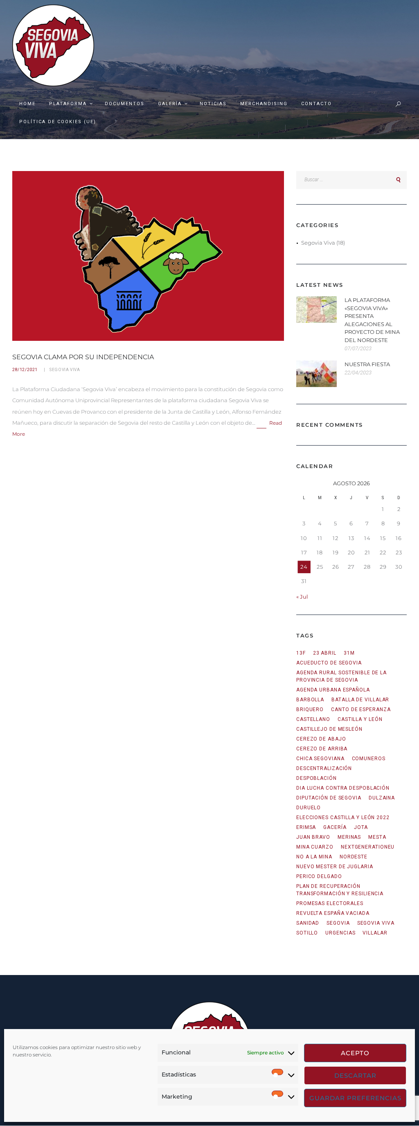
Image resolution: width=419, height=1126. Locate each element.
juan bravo (313, 837)
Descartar (355, 1075)
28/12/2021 (25, 369)
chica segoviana (320, 758)
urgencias (340, 933)
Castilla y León (360, 719)
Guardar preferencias (355, 1098)
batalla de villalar (360, 700)
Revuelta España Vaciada (332, 913)
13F (301, 653)
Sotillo (307, 933)
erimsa (306, 827)
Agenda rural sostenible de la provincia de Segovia (341, 676)
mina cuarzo (314, 847)
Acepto (355, 1053)
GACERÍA (334, 827)
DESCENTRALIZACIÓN (324, 768)
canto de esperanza (360, 709)
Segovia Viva (65, 369)
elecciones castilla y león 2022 (343, 817)
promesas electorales (329, 903)
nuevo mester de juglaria (334, 866)
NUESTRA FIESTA (367, 364)
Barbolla (310, 700)
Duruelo (308, 808)
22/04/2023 (358, 372)
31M (349, 653)
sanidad (307, 923)
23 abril (324, 653)
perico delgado (319, 876)
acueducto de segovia (329, 663)
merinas (349, 837)
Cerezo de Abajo (321, 739)
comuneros (368, 758)
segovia (338, 923)
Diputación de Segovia (328, 798)
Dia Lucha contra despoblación (343, 788)
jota (361, 827)
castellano (313, 719)
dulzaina (382, 798)
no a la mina (314, 857)
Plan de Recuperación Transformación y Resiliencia (339, 889)
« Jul (302, 596)
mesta (377, 837)
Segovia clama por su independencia (83, 357)
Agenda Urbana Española (333, 690)
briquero (310, 709)
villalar (375, 933)
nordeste (353, 857)
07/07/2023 (358, 348)
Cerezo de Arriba (321, 749)
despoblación (316, 778)
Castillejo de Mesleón (329, 729)
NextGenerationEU (367, 847)
